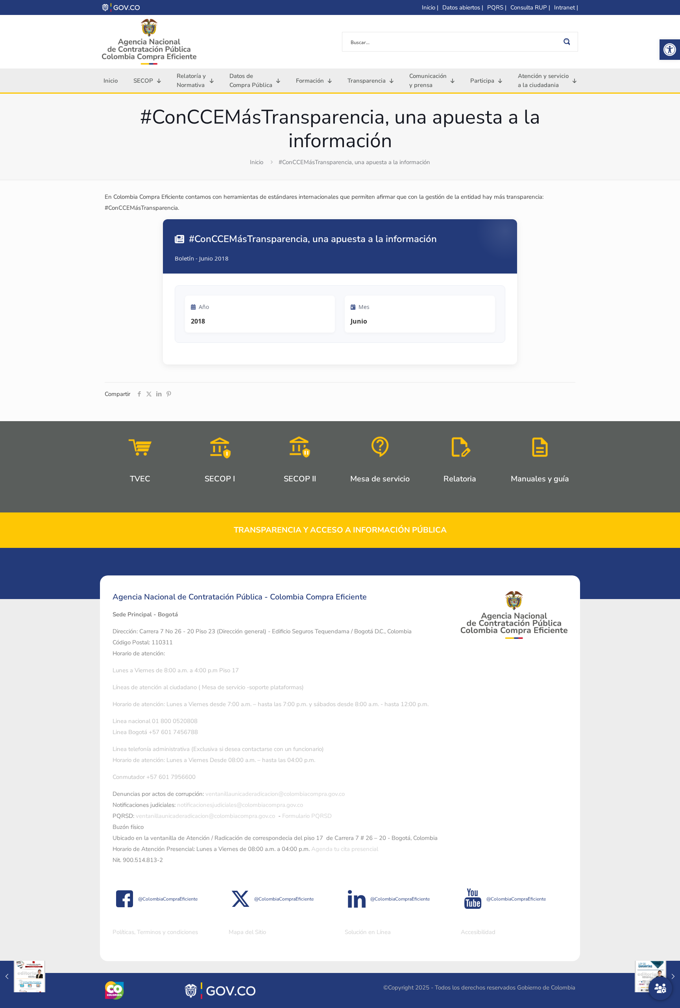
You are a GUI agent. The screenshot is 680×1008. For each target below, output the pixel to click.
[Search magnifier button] (568, 41)
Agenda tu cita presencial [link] (344, 849)
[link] (670, 49)
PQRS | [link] (496, 7)
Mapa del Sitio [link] (247, 932)
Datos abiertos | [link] (462, 7)
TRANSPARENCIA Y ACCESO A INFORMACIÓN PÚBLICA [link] (340, 530)
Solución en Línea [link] (368, 932)
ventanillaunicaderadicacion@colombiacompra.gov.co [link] (275, 794)
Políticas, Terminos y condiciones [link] (155, 932)
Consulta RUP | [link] (530, 7)
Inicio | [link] (430, 7)
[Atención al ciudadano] (660, 988)
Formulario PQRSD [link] (307, 816)
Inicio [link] (256, 162)
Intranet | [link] (566, 7)
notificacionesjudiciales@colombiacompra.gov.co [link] (240, 805)
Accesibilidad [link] (478, 932)
